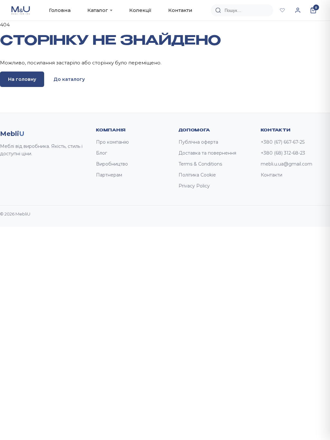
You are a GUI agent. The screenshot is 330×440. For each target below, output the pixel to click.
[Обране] (282, 10)
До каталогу (69, 79)
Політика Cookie (197, 175)
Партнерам (109, 175)
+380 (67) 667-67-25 (283, 142)
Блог (101, 153)
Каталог (97, 10)
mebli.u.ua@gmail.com (286, 164)
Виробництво (112, 164)
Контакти (180, 10)
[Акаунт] (297, 10)
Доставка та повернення (207, 153)
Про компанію (112, 142)
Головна (60, 10)
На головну (22, 79)
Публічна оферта (198, 142)
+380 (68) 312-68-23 (283, 153)
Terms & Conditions (200, 164)
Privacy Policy (194, 186)
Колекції (140, 10)
